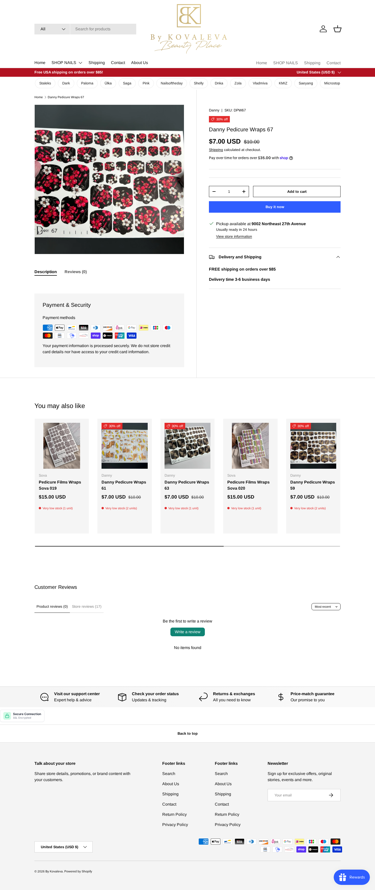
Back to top (188, 733)
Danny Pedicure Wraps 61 (124, 485)
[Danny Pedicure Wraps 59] (313, 446)
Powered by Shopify (78, 871)
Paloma (87, 83)
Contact (118, 62)
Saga (127, 83)
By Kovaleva (54, 871)
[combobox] (85, 29)
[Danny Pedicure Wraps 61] (124, 446)
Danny (214, 110)
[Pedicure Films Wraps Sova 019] (62, 446)
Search (168, 773)
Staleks (45, 83)
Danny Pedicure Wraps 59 (312, 485)
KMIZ (283, 83)
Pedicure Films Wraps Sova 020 (248, 485)
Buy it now (275, 207)
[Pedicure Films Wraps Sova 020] (250, 446)
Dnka (219, 83)
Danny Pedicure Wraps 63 (187, 485)
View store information (234, 236)
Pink (146, 83)
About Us (139, 62)
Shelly (199, 83)
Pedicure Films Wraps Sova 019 (60, 485)
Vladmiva (260, 83)
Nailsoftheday (172, 83)
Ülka (108, 83)
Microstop (332, 83)
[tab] (45, 271)
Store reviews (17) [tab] (87, 606)
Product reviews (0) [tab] (52, 606)
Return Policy (174, 814)
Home (39, 62)
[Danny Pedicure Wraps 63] (187, 446)
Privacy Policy (175, 824)
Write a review (188, 632)
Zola (238, 83)
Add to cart (297, 191)
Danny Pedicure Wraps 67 (66, 97)
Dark (66, 83)
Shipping (97, 62)
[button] (337, 28)
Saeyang (306, 83)
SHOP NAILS (64, 62)
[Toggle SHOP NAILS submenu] (80, 63)
